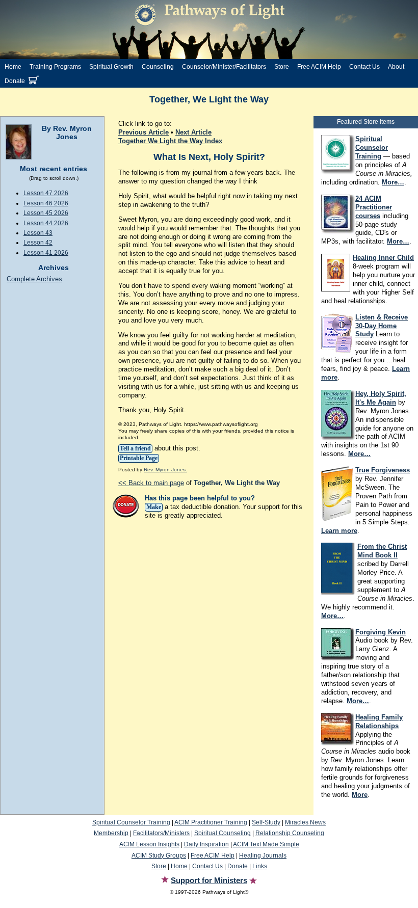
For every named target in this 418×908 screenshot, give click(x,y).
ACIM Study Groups (159, 855)
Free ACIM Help (319, 66)
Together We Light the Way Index (170, 141)
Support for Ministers (209, 880)
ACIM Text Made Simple (266, 844)
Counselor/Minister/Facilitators (224, 66)
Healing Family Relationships (379, 721)
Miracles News (305, 822)
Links (259, 866)
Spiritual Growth (111, 66)
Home (13, 66)
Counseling (158, 66)
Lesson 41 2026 (45, 252)
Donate (15, 81)
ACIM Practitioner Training (210, 822)
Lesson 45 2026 (45, 213)
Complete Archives (34, 279)
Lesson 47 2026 (45, 193)
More (360, 794)
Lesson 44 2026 (45, 223)
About (396, 66)
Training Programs (55, 66)
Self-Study (266, 822)
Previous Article (143, 132)
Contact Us (364, 66)
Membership (111, 833)
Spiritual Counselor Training (131, 822)
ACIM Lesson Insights (149, 844)
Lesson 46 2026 (45, 203)
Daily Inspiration (206, 844)
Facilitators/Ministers (161, 833)
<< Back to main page (151, 483)
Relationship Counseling (289, 833)
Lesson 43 (38, 232)
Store (281, 66)
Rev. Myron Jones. (165, 469)
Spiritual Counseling (222, 833)
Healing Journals (262, 855)
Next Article (193, 132)
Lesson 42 (38, 242)
